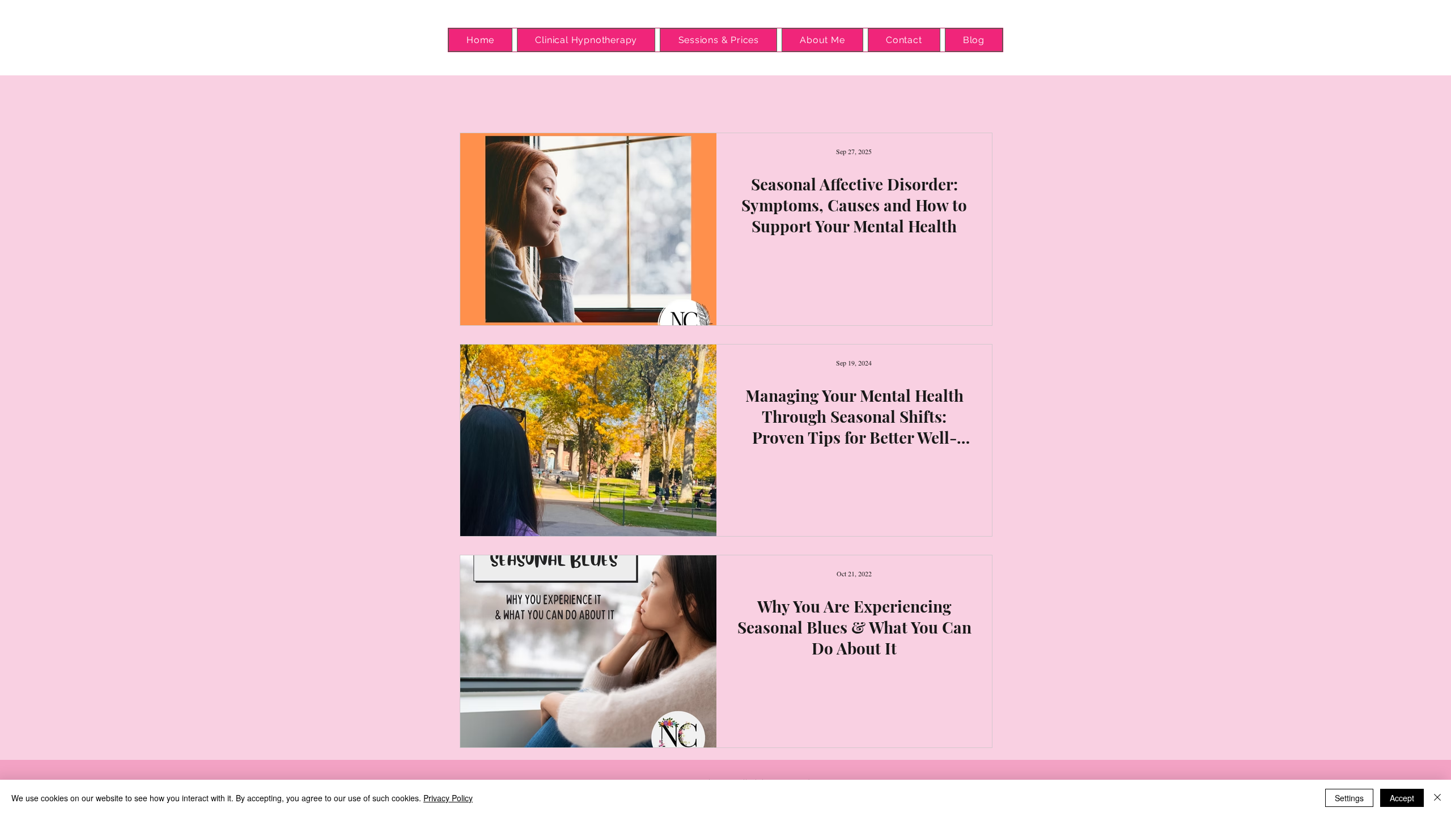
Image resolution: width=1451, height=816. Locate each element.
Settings (1349, 798)
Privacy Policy (448, 798)
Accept (1402, 798)
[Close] (1437, 798)
